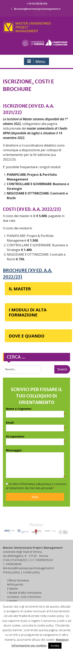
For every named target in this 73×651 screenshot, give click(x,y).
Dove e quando (26, 336)
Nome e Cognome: (19, 409)
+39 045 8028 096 (36, 3)
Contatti (12, 601)
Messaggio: (14, 450)
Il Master (20, 288)
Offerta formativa (18, 580)
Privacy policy (11, 572)
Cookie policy (31, 572)
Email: (10, 422)
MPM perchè (15, 584)
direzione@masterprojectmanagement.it (37, 8)
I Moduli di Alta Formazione (28, 312)
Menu (40, 61)
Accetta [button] (55, 645)
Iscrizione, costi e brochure (24, 597)
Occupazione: (15, 436)
